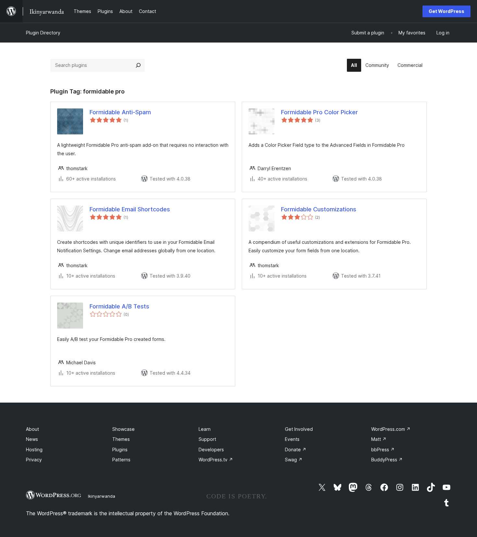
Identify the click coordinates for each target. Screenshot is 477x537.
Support (207, 439)
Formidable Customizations (318, 209)
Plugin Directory (43, 32)
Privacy (34, 459)
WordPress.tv (216, 459)
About (32, 429)
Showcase (123, 429)
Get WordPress (446, 11)
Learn (205, 429)
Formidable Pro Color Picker (319, 112)
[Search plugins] (138, 65)
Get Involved (299, 429)
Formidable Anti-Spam (120, 112)
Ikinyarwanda (101, 496)
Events (292, 439)
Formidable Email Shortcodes (130, 209)
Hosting (34, 449)
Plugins (120, 449)
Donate (295, 449)
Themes (121, 439)
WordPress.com (390, 429)
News (32, 439)
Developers (211, 449)
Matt (378, 439)
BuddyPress (387, 459)
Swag (293, 459)
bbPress (383, 449)
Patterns (121, 459)
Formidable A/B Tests (119, 306)
